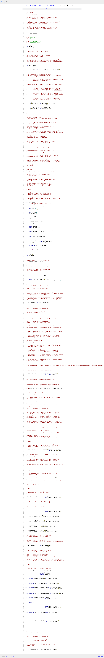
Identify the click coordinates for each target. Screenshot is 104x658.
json (102, 656)
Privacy (10, 656)
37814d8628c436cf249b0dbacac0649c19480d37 (42, 6)
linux (27, 6)
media (62, 6)
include (58, 6)
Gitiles (7, 656)
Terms (14, 656)
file (47, 8)
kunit (24, 6)
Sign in (101, 1)
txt (99, 656)
